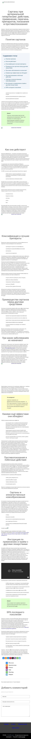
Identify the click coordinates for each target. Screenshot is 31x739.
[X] (13, 658)
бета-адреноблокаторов (10, 348)
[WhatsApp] (17, 658)
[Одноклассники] (6, 658)
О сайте (13, 724)
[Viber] (15, 658)
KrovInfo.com (10, 735)
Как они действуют (11, 61)
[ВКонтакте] (3, 658)
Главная (6, 724)
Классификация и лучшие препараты (16, 64)
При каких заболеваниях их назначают (16, 70)
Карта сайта (15, 727)
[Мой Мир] (8, 658)
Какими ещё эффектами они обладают (16, 73)
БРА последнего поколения (13, 87)
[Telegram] (20, 658)
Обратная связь (22, 724)
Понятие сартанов (11, 59)
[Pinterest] (10, 658)
